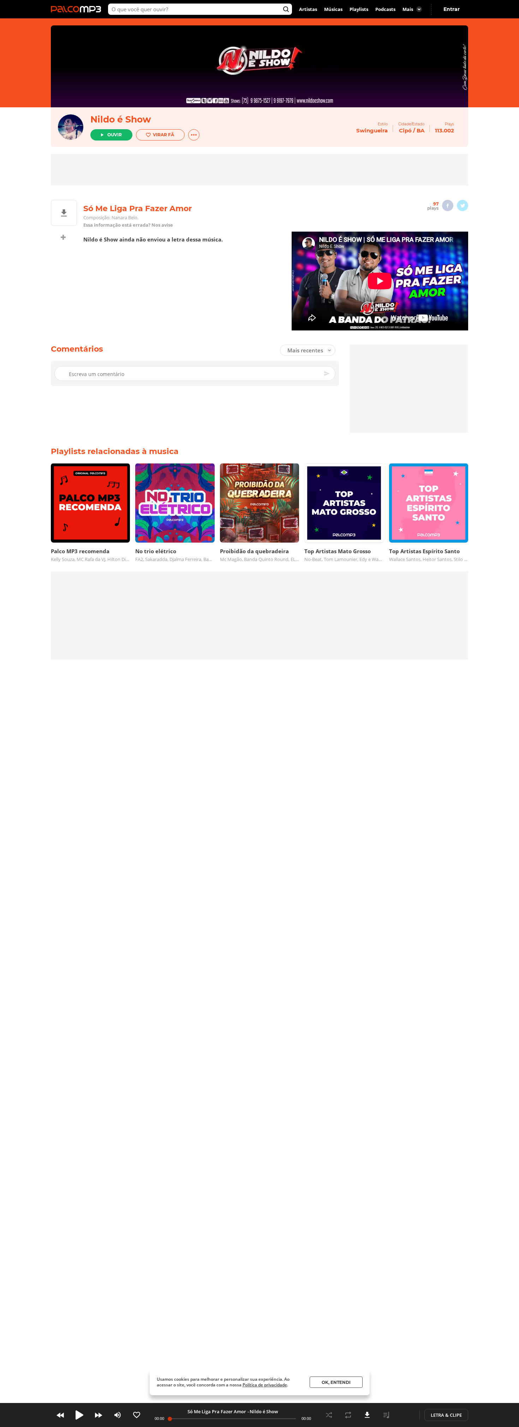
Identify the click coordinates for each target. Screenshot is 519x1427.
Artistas (308, 9)
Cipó (405, 130)
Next (98, 1415)
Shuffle (329, 1415)
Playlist (386, 1415)
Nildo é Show (120, 119)
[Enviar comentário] (327, 373)
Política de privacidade (265, 1385)
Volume (117, 1415)
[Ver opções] (193, 135)
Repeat (348, 1415)
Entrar (451, 9)
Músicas (333, 9)
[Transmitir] (405, 1415)
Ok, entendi (336, 1382)
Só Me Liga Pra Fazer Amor (216, 1411)
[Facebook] (447, 205)
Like (136, 1415)
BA (420, 130)
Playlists (359, 9)
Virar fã (163, 134)
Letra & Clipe (446, 1415)
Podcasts (385, 9)
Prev (60, 1415)
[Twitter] (462, 205)
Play (79, 1415)
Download (367, 1415)
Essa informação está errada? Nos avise (128, 225)
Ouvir (114, 134)
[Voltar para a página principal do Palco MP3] (78, 9)
